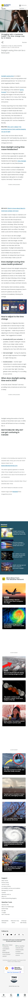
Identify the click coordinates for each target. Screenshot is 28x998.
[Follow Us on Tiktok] (15, 935)
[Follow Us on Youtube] (11, 935)
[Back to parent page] (4, 7)
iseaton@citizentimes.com (9, 466)
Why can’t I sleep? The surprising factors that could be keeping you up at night (13, 129)
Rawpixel (15, 492)
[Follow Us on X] (23, 935)
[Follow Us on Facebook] (3, 935)
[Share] (2, 42)
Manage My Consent (7, 890)
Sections (21, 8)
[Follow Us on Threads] (19, 935)
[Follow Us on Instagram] (7, 935)
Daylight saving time (7, 76)
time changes (22, 161)
